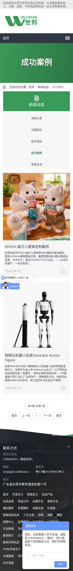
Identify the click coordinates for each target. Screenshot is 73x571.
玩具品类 (8, 501)
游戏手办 (52, 501)
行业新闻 (8, 528)
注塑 (40, 515)
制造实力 (32, 494)
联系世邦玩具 (11, 542)
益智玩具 (38, 508)
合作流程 (8, 563)
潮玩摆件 (8, 508)
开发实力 (17, 494)
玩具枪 (51, 508)
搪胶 (59, 515)
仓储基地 (8, 556)
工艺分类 (28, 515)
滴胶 (50, 515)
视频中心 (8, 521)
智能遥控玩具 (11, 515)
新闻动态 (43, 87)
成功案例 (36, 153)
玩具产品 (47, 494)
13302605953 (10, 459)
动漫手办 (38, 501)
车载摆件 (23, 508)
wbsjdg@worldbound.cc (16, 471)
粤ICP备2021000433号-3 (49, 471)
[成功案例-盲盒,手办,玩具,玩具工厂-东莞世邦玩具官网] (22, 21)
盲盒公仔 (23, 501)
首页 (6, 38)
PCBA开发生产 (12, 549)
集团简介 (8, 535)
